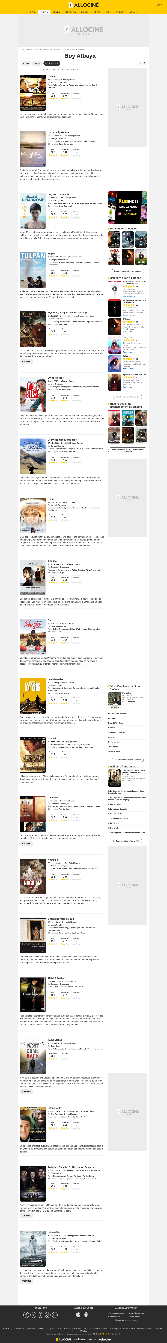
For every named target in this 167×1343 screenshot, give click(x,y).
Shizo (51, 620)
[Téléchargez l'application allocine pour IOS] (79, 1314)
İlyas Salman (58, 141)
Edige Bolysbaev (92, 806)
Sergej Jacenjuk (94, 1049)
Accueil (23, 49)
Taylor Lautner (89, 1176)
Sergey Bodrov (57, 446)
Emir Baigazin (57, 200)
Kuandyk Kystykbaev (61, 508)
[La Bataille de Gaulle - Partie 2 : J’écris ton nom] (114, 289)
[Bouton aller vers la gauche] (140, 63)
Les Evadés (115, 828)
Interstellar (54, 1232)
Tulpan (51, 253)
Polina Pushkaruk (78, 1049)
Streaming (70, 12)
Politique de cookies (64, 1329)
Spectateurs (65, 93)
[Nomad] (33, 755)
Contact (6, 1329)
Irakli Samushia (90, 141)
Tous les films (38, 49)
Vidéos (97, 12)
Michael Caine (96, 1241)
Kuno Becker (58, 747)
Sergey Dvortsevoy (59, 260)
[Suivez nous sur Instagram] (41, 1315)
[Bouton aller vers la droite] (144, 63)
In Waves (126, 356)
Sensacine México (123, 1320)
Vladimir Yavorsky (60, 928)
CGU (47, 1329)
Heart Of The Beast (115, 723)
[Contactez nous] (55, 1315)
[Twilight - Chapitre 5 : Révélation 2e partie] (33, 1184)
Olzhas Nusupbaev (60, 629)
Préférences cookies (81, 1329)
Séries (56, 12)
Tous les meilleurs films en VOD (128, 841)
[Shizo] (33, 637)
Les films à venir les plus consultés (128, 760)
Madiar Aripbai (79, 387)
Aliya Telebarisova (94, 321)
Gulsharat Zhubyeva (81, 508)
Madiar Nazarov (93, 387)
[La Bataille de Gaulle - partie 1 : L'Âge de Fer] (114, 308)
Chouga (52, 561)
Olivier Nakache (71, 1114)
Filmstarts (112, 1313)
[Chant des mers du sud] (33, 935)
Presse (53, 93)
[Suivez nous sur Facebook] (26, 1315)
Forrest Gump (115, 804)
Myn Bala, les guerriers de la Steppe (68, 312)
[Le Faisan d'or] (33, 696)
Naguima (53, 859)
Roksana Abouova (75, 987)
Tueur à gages (56, 978)
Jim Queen (127, 337)
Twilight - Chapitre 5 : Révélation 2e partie (71, 1167)
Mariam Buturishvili (73, 141)
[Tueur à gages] (33, 994)
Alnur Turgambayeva (61, 570)
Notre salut (112, 718)
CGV (53, 1329)
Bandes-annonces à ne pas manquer (128, 271)
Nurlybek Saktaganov (61, 387)
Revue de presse (115, 1329)
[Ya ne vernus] (33, 1056)
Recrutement (30, 1329)
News (32, 12)
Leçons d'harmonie (58, 194)
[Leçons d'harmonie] (33, 211)
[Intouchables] (33, 1124)
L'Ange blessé (56, 378)
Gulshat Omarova (58, 626)
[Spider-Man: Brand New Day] (114, 382)
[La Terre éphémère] (33, 149)
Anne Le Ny (81, 1117)
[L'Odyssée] (114, 326)
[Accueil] (83, 5)
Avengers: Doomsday (117, 732)
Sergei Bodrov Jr (75, 449)
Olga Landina (94, 629)
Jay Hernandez (71, 747)
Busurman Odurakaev (62, 688)
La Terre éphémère (58, 132)
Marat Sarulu (56, 685)
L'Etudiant (53, 797)
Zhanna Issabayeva (59, 866)
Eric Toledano (57, 1114)
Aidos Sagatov (78, 570)
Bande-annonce (129, 296)
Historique (89, 316)
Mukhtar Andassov (93, 203)
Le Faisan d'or (56, 679)
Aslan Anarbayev (76, 203)
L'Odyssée (127, 319)
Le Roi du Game (114, 742)
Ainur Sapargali (93, 570)
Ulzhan (52, 76)
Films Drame (48, 49)
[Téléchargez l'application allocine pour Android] (87, 1314)
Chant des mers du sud (61, 919)
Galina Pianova (74, 868)
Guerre (80, 443)
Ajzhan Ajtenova (76, 928)
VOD (107, 12)
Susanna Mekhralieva (93, 449)
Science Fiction (87, 1235)
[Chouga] (33, 577)
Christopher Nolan (59, 1238)
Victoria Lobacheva (61, 1049)
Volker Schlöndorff (59, 82)
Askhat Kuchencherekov (63, 262)
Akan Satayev (57, 319)
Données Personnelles (98, 1329)
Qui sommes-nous (17, 1329)
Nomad (52, 738)
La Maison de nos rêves (117, 714)
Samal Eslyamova (83, 262)
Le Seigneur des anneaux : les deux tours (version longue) (134, 772)
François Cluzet (59, 1117)
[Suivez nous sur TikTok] (48, 1315)
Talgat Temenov (83, 744)
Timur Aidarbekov (60, 203)
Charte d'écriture (129, 1329)
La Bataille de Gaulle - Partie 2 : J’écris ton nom (134, 283)
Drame (72, 79)
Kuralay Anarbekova (61, 321)
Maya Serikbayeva (76, 806)
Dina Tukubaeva (59, 868)
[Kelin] (33, 515)
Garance (111, 737)
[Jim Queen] (114, 345)
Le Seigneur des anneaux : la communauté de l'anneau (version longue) (127, 799)
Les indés (119, 12)
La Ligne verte (116, 814)
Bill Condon (56, 1173)
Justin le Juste (114, 751)
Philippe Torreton (60, 85)
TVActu (84, 12)
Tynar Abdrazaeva (81, 688)
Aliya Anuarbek (78, 321)
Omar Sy (71, 1117)
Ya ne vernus (55, 1040)
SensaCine (133, 1313)
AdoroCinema (134, 1317)
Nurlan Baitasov (59, 806)
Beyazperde (113, 1317)
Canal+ (133, 12)
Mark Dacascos (86, 747)
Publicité (40, 1329)
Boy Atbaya (57, 49)
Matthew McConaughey (62, 1241)
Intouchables (55, 1108)
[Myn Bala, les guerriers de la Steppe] (33, 329)
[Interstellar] (33, 1249)
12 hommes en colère (119, 819)
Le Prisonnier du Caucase (62, 440)
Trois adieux (113, 747)
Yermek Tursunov (58, 505)
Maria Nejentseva (90, 868)
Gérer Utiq (158, 1329)
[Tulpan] (33, 270)
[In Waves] (114, 363)
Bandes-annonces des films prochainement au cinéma (128, 450)
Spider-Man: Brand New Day (134, 375)
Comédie (73, 257)
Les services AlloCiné (145, 1329)
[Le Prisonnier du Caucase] (33, 456)
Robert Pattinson (74, 1176)
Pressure (111, 728)
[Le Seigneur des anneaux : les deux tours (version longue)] (114, 778)
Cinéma (44, 12)
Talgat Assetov (59, 987)
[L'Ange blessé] (33, 394)
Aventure (73, 316)
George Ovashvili (58, 138)
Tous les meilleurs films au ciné (127, 397)
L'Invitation (126, 693)
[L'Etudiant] (33, 814)
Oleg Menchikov (59, 449)
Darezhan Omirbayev (60, 567)
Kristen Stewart (59, 1176)
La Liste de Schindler (118, 809)
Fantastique (94, 1170)
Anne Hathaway (81, 1241)
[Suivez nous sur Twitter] (33, 1315)
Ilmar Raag (55, 1046)
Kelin (51, 499)
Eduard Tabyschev (78, 629)
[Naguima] (33, 876)
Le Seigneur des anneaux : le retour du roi (128, 833)
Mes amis (76, 93)
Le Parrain (114, 823)
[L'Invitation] (114, 700)
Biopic (76, 1111)
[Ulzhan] (33, 93)
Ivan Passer (70, 744)
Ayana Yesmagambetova (80, 85)
